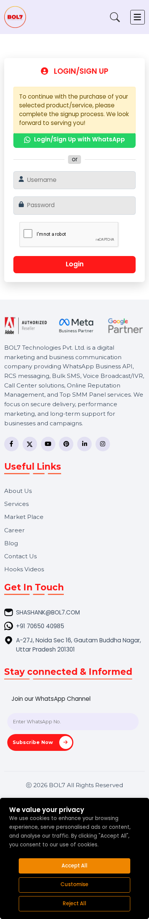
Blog (11, 543)
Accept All (74, 865)
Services (16, 504)
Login (75, 264)
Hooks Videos (24, 569)
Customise (74, 884)
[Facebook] (11, 444)
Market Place (24, 517)
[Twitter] (30, 444)
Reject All (74, 903)
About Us (18, 491)
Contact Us (20, 556)
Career (14, 530)
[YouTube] (48, 444)
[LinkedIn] (84, 444)
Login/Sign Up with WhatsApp (79, 139)
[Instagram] (103, 444)
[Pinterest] (66, 444)
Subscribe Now (34, 742)
